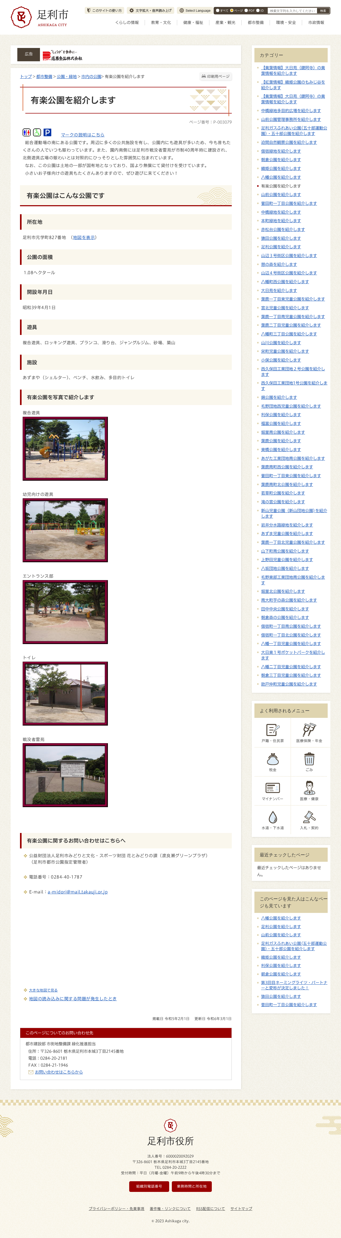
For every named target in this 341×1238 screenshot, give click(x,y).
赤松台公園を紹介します (283, 229)
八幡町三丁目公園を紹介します (289, 334)
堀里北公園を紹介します (283, 591)
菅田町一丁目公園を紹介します (289, 203)
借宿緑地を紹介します (281, 151)
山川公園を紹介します (281, 343)
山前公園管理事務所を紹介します (291, 119)
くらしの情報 (127, 23)
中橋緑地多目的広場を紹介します (291, 110)
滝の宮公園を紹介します (283, 502)
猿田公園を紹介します (281, 238)
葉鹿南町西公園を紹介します (287, 467)
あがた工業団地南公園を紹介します (293, 458)
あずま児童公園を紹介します (287, 533)
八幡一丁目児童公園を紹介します (291, 643)
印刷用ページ (218, 76)
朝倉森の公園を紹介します (285, 617)
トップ (26, 76)
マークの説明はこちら (83, 135)
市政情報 (316, 23)
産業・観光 (226, 23)
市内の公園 (91, 76)
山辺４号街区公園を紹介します (289, 273)
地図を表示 (84, 237)
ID (262, 10)
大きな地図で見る (43, 990)
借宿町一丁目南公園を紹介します (291, 626)
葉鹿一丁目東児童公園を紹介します (293, 299)
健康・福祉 (193, 23)
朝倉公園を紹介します (281, 159)
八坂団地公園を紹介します (285, 568)
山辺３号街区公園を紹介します (289, 255)
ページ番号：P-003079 (210, 122)
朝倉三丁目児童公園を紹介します (291, 675)
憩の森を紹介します (279, 264)
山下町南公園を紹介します (285, 551)
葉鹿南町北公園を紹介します (287, 484)
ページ (238, 10)
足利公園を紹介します (281, 247)
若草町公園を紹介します (283, 493)
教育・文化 (161, 23)
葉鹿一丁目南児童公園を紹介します (293, 316)
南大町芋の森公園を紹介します (289, 600)
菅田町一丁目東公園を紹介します (291, 476)
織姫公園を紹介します (281, 168)
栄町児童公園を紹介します (285, 351)
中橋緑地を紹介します (281, 212)
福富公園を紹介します (281, 423)
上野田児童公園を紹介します (287, 559)
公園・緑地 (67, 76)
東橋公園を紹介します (281, 449)
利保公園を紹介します (281, 414)
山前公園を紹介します (281, 194)
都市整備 (256, 23)
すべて (224, 10)
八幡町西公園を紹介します (285, 282)
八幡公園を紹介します (281, 177)
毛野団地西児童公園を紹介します (291, 406)
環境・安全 (286, 23)
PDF (252, 10)
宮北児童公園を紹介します (285, 308)
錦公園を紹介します (279, 397)
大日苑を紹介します (279, 290)
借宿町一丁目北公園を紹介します (291, 635)
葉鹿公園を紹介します (281, 441)
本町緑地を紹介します (281, 221)
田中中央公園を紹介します (285, 609)
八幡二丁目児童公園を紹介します (291, 667)
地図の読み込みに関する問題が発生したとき (73, 999)
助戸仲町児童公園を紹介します (289, 684)
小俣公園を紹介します (281, 360)
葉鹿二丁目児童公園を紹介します (291, 325)
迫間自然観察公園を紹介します (289, 142)
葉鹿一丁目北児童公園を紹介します (293, 542)
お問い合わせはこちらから (59, 1072)
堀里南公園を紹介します (283, 432)
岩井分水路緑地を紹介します (287, 525)
